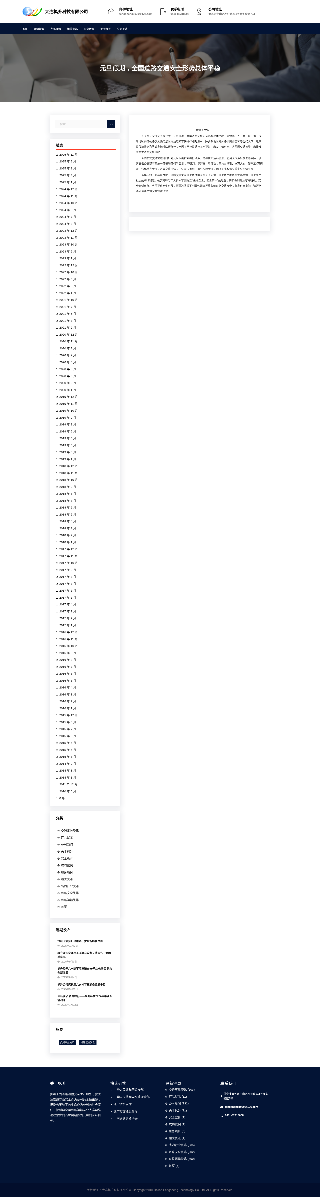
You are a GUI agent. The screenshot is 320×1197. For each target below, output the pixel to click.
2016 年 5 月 (67, 680)
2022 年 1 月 (67, 293)
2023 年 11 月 (68, 237)
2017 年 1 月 (67, 625)
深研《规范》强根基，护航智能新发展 (80, 941)
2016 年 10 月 (68, 646)
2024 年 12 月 (68, 189)
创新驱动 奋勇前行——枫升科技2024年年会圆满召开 (85, 998)
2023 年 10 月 (68, 244)
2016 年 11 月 (68, 639)
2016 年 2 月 (67, 701)
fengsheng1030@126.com (135, 14)
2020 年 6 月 (67, 362)
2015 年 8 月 (67, 722)
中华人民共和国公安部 (129, 1089)
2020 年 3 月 (67, 376)
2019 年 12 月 (68, 396)
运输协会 (132, 1118)
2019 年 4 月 (67, 445)
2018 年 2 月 (67, 535)
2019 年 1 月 (67, 459)
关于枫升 (67, 851)
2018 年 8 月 (67, 493)
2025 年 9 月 (67, 161)
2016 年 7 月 (67, 666)
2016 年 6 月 (67, 673)
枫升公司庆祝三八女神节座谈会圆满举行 (82, 984)
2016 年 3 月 (67, 694)
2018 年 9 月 (67, 487)
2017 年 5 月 (67, 597)
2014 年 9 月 (67, 763)
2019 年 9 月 (67, 417)
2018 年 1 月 (67, 542)
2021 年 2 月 (67, 327)
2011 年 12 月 (68, 784)
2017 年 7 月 (67, 583)
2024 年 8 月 (67, 210)
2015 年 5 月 (67, 743)
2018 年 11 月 (68, 473)
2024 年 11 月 (68, 196)
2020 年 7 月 (67, 355)
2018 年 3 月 (67, 528)
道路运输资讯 (70, 900)
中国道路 (120, 1118)
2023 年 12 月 (68, 230)
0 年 (62, 798)
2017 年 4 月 (67, 604)
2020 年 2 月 (67, 383)
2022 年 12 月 (68, 265)
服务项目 (67, 872)
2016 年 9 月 (67, 653)
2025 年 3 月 (67, 175)
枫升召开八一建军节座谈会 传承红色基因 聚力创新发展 (85, 970)
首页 (64, 906)
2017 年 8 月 (67, 576)
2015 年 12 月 (68, 715)
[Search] (111, 124)
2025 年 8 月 (67, 168)
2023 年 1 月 (67, 258)
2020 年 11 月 (68, 341)
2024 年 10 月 (68, 203)
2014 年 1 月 (67, 777)
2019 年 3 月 (67, 452)
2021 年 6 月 (67, 313)
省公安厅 (126, 1104)
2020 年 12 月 (68, 334)
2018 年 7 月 (67, 500)
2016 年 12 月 (68, 632)
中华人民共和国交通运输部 (132, 1097)
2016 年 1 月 (67, 708)
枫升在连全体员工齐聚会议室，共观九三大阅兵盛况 (84, 954)
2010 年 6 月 (67, 791)
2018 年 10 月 (68, 480)
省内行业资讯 (70, 886)
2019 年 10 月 (68, 410)
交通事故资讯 (70, 830)
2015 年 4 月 (67, 750)
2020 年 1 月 (67, 390)
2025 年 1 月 (67, 182)
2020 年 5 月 (67, 369)
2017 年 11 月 (68, 556)
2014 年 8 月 (67, 770)
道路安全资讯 (70, 893)
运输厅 (133, 1111)
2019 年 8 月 (67, 424)
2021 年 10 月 (68, 300)
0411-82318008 (179, 14)
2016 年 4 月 (67, 687)
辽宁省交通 (121, 1111)
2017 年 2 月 (67, 618)
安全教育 (67, 858)
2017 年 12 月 (68, 549)
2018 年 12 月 (68, 466)
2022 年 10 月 (68, 272)
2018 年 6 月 (67, 507)
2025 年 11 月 (68, 154)
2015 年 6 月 (67, 736)
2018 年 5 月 (67, 514)
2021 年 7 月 (67, 307)
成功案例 (67, 865)
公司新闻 (67, 844)
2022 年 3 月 (67, 286)
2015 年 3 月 (67, 756)
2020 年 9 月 (67, 348)
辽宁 (117, 1104)
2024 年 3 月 (67, 223)
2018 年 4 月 (67, 521)
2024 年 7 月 (67, 216)
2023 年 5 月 (67, 251)
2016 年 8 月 (67, 659)
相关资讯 (67, 879)
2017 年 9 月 (67, 570)
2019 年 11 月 (68, 403)
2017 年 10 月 (68, 563)
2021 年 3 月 (67, 320)
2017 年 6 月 (67, 590)
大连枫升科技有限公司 (66, 11)
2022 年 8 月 (67, 279)
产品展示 (67, 837)
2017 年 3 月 (67, 611)
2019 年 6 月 (67, 431)
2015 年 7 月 (67, 729)
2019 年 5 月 (67, 438)
